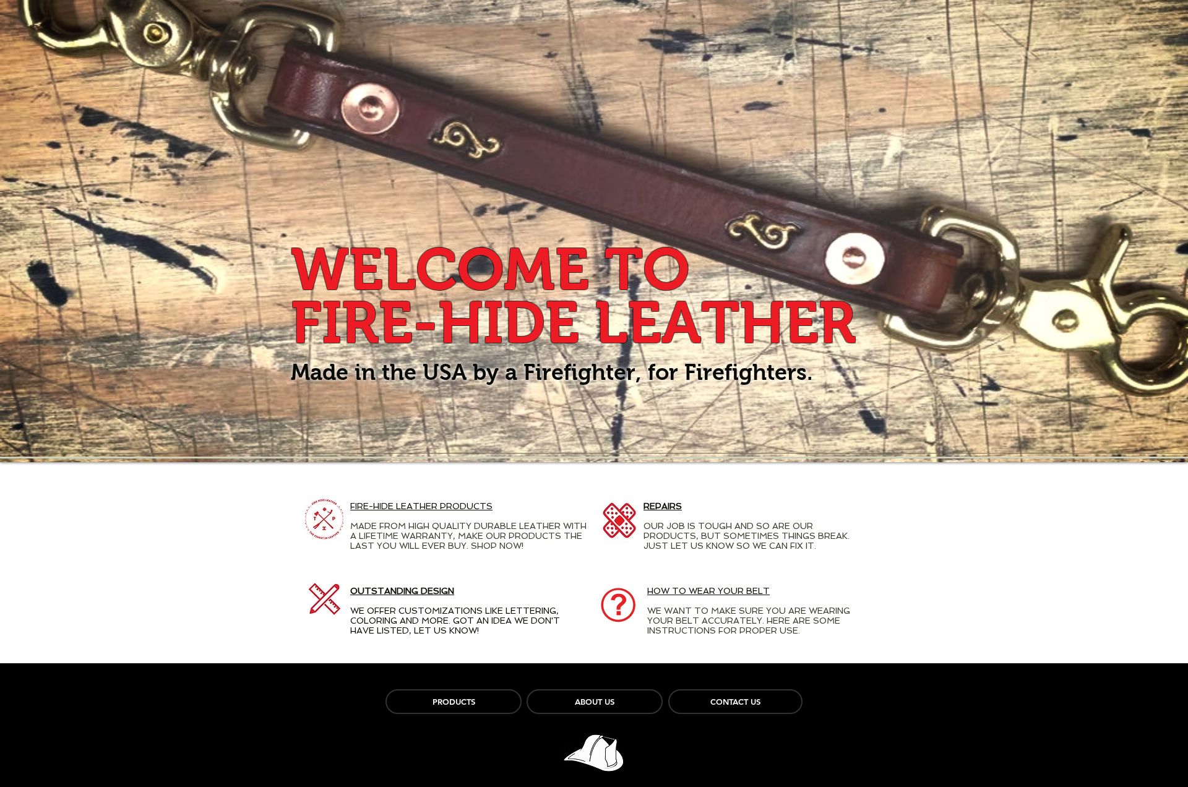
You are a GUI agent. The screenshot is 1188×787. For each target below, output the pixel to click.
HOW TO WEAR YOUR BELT (708, 591)
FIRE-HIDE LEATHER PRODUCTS (421, 506)
